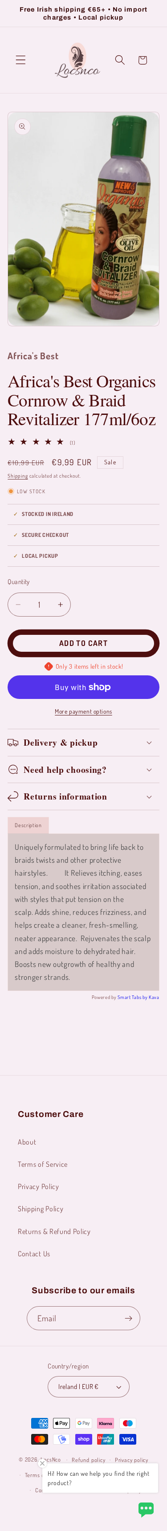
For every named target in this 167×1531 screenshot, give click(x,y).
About (27, 1141)
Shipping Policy (40, 1208)
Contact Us (34, 1253)
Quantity (19, 581)
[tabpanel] (83, 912)
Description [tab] (28, 825)
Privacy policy (131, 1459)
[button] (20, 60)
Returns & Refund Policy (54, 1231)
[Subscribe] (129, 1318)
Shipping (18, 475)
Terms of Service (43, 1164)
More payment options (83, 711)
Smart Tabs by (133, 997)
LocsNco (51, 1459)
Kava (154, 997)
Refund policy (88, 1459)
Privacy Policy (38, 1186)
